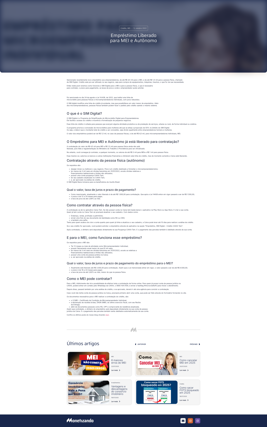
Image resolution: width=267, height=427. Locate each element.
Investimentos (115, 382)
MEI (112, 356)
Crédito (182, 384)
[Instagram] (190, 420)
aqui (107, 315)
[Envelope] (183, 420)
